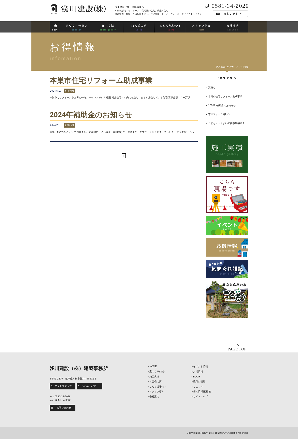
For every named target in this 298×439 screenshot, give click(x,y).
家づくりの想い (157, 371)
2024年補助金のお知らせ (222, 105)
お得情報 (198, 371)
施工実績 (154, 376)
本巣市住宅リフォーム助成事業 (225, 96)
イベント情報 (200, 366)
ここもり (198, 386)
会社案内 (154, 396)
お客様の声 (155, 381)
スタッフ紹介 (156, 391)
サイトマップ (200, 396)
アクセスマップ (63, 386)
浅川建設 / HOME (225, 66)
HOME (153, 366)
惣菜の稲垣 (199, 381)
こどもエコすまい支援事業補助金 (226, 123)
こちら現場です (157, 386)
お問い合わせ (64, 407)
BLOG (196, 376)
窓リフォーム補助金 (219, 114)
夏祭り (211, 87)
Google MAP (89, 386)
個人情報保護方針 (203, 391)
